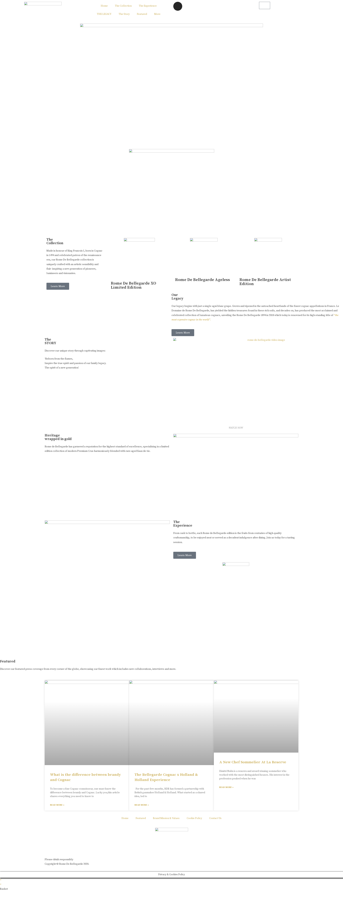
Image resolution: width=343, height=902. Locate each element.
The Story (124, 14)
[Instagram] (177, 6)
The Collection (123, 5)
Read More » (57, 805)
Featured (142, 14)
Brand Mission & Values (166, 818)
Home (104, 5)
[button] (57, 286)
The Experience (148, 5)
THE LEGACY (104, 14)
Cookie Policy (194, 818)
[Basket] (264, 5)
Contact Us (215, 818)
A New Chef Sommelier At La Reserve (252, 762)
